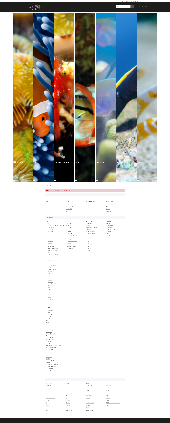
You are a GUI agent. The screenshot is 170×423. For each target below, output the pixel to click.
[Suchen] (132, 6)
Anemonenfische (51, 227)
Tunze (49, 318)
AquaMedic (88, 407)
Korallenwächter (51, 239)
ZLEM (47, 410)
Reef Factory (50, 310)
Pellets (69, 242)
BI (66, 398)
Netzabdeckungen (52, 366)
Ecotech (68, 402)
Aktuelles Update (70, 276)
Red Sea (89, 248)
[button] (136, 6)
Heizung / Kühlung (50, 339)
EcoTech (109, 231)
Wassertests (89, 239)
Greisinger (50, 301)
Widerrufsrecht (109, 201)
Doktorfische (50, 229)
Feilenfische (50, 231)
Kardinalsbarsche (51, 237)
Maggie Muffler (89, 385)
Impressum (108, 211)
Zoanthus (50, 260)
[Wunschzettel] (139, 6)
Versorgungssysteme (90, 231)
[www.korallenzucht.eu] (32, 7)
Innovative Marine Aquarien (54, 303)
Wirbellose (48, 262)
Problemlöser (89, 229)
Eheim (49, 295)
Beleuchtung (49, 331)
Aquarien (48, 322)
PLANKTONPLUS (69, 388)
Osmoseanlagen (49, 353)
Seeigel (49, 273)
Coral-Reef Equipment (113, 229)
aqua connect (69, 410)
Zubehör (48, 362)
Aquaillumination (90, 402)
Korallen (48, 252)
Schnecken (50, 271)
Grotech (68, 405)
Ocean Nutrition (89, 410)
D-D (88, 242)
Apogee (47, 407)
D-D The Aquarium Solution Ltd (113, 402)
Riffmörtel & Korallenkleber (112, 239)
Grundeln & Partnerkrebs (53, 235)
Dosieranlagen (49, 335)
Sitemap (108, 208)
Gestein (108, 237)
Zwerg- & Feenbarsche (53, 248)
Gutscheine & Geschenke (72, 278)
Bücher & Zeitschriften (51, 333)
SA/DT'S (88, 390)
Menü (9, 14)
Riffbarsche (50, 244)
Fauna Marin (90, 244)
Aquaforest (110, 225)
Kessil (49, 305)
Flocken (69, 231)
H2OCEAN (48, 405)
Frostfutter (68, 223)
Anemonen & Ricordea (53, 254)
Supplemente (91, 237)
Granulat (70, 233)
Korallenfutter (69, 237)
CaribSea (110, 227)
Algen (69, 229)
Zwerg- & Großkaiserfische (53, 250)
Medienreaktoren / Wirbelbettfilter (53, 345)
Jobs (67, 211)
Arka (49, 287)
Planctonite (48, 388)
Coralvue (68, 400)
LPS (48, 256)
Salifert (89, 250)
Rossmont (50, 314)
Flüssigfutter (70, 239)
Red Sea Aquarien (52, 330)
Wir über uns (69, 199)
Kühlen (49, 343)
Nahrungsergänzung (72, 235)
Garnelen (50, 267)
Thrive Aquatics (109, 393)
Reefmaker (50, 312)
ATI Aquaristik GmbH (50, 398)
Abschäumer (49, 320)
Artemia (69, 227)
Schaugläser (50, 368)
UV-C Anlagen (49, 356)
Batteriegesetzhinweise (91, 201)
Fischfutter (68, 225)
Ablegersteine (109, 233)
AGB (107, 206)
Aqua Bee (50, 280)
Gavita (87, 383)
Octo (49, 306)
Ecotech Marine (49, 383)
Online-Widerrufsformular (112, 199)
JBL (88, 246)
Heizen (49, 341)
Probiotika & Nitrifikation (91, 227)
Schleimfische (51, 246)
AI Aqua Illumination (52, 283)
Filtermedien (89, 223)
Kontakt (67, 201)
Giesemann (50, 299)
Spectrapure (69, 393)
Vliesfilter (48, 358)
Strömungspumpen (50, 355)
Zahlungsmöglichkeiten (71, 204)
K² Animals (48, 385)
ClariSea (49, 289)
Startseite (128, 1)
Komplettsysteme (91, 233)
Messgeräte (50, 349)
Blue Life (88, 398)
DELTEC (108, 400)
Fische (47, 223)
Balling (89, 235)
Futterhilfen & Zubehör (71, 246)
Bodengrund (109, 235)
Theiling (49, 316)
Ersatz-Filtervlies (51, 360)
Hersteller (108, 223)
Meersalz (88, 225)
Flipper (49, 297)
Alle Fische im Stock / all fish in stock (56, 225)
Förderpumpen (49, 337)
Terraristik (88, 393)
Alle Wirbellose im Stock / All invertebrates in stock (54, 264)
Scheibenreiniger (51, 370)
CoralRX (47, 400)
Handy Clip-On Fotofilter (53, 364)
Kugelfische (50, 240)
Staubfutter (70, 244)
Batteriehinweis (89, 199)
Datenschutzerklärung (111, 204)
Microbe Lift (108, 407)
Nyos (107, 405)
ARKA (107, 395)
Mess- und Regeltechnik (51, 347)
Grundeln (50, 233)
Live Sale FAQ (69, 208)
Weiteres (50, 372)
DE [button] (122, 1)
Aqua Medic (50, 285)
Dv (46, 402)
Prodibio (108, 388)
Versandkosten (69, 206)
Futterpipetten (71, 248)
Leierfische (50, 242)
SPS (48, 258)
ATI (88, 240)
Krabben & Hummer (52, 269)
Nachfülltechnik (49, 351)
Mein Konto (135, 1)
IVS (107, 383)
